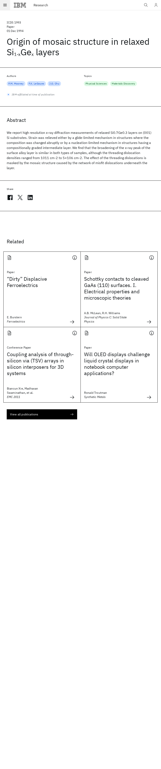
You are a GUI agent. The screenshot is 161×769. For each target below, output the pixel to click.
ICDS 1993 (14, 22)
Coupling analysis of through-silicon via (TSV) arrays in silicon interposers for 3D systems (40, 363)
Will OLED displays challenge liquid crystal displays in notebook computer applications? (117, 363)
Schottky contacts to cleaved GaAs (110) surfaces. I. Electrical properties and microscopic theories (116, 288)
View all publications (24, 414)
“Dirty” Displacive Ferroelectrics (27, 282)
